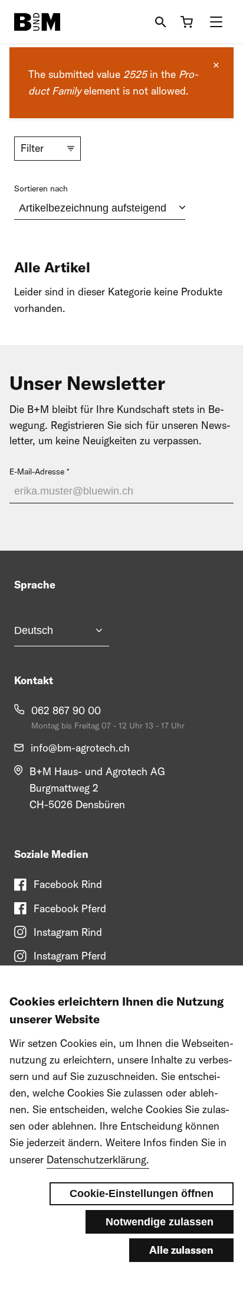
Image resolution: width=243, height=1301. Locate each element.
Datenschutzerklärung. (98, 1159)
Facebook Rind (68, 884)
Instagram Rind (68, 932)
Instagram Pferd (70, 955)
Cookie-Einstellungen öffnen (142, 1193)
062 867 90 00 (66, 710)
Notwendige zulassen (160, 1222)
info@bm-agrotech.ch (80, 747)
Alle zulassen (181, 1250)
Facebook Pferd (70, 908)
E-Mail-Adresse (36, 471)
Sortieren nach (41, 188)
